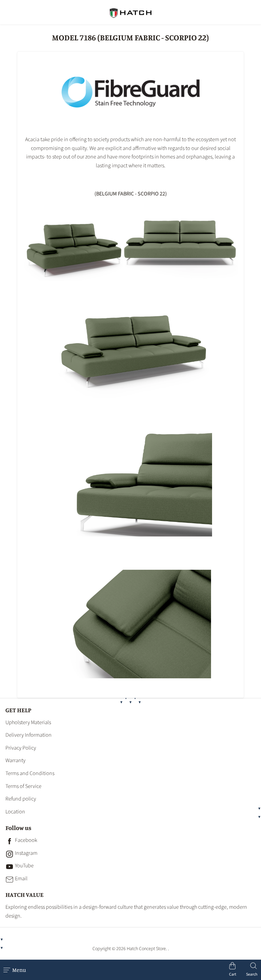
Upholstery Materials (28, 722)
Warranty (15, 760)
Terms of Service (23, 786)
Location (15, 811)
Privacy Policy (20, 748)
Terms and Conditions (29, 773)
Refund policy (20, 799)
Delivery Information (28, 735)
